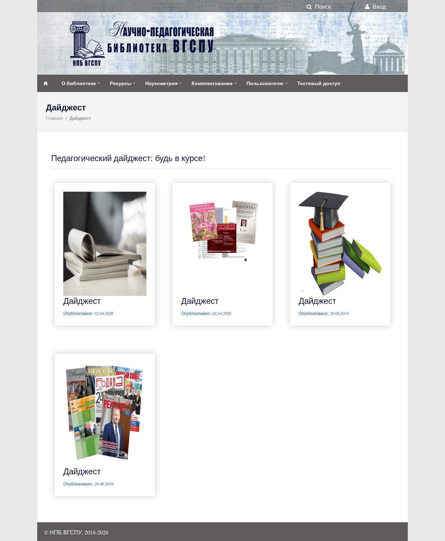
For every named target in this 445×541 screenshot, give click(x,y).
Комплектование (212, 83)
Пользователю (264, 83)
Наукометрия (161, 83)
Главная (54, 118)
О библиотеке (79, 83)
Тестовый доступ (318, 83)
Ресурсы (120, 83)
